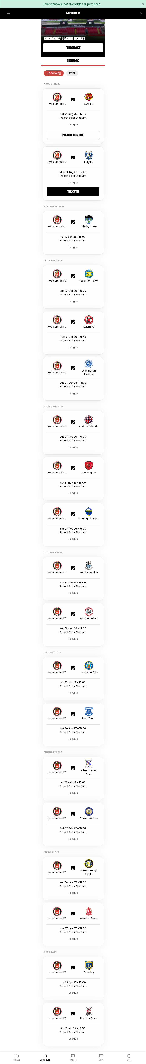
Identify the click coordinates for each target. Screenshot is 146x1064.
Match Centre (73, 135)
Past (72, 73)
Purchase (73, 48)
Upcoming (53, 73)
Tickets (73, 191)
